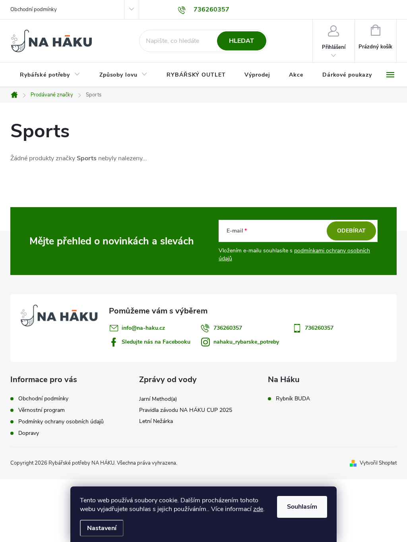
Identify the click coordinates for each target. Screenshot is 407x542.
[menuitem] (50, 75)
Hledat (241, 41)
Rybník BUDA (293, 399)
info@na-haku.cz (143, 328)
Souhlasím (302, 506)
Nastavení (101, 528)
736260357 (227, 328)
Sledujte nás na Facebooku (156, 342)
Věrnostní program (41, 410)
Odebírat (351, 230)
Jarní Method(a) (158, 399)
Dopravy (28, 433)
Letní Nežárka (156, 421)
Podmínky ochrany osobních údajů (61, 421)
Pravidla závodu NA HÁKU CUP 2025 (185, 410)
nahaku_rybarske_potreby (246, 342)
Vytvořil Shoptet (378, 463)
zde (258, 509)
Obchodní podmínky (33, 9)
